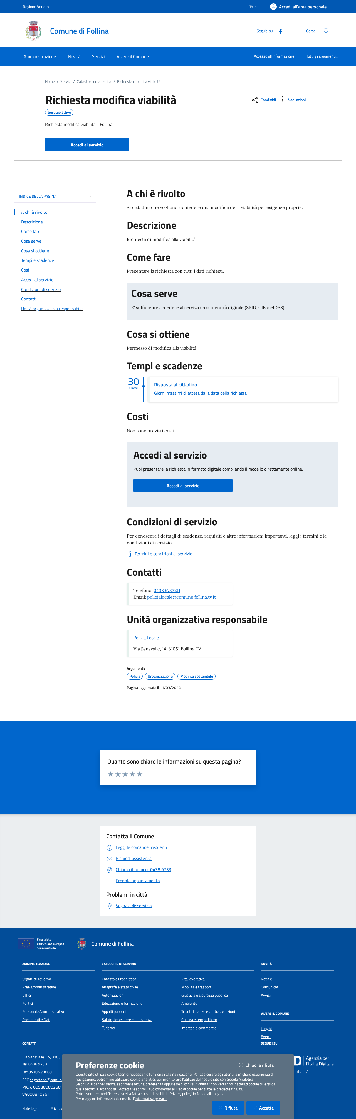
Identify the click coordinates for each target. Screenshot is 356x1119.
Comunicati (270, 987)
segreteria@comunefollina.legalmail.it (61, 1080)
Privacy (56, 1108)
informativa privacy (151, 1099)
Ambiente (189, 1003)
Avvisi (266, 995)
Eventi (266, 1037)
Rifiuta (234, 1107)
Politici (27, 1003)
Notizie (266, 979)
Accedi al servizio (183, 485)
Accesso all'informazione (274, 56)
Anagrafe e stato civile (120, 987)
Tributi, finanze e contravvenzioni (208, 1011)
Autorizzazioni (113, 995)
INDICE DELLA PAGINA (37, 196)
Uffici (26, 995)
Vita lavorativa (193, 979)
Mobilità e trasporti (196, 987)
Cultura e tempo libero (199, 1020)
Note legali (30, 1108)
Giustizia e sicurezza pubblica (204, 995)
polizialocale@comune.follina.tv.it (181, 597)
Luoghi (266, 1029)
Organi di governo (36, 979)
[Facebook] (278, 31)
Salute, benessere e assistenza (127, 1020)
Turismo (108, 1028)
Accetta (269, 1107)
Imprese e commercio (198, 1028)
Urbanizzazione (160, 676)
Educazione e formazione (122, 1003)
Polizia (135, 676)
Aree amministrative (39, 987)
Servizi (65, 81)
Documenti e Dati (36, 1020)
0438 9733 (37, 1064)
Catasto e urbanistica (94, 81)
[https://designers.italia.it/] (297, 1061)
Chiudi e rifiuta (263, 1064)
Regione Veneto (36, 6)
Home (50, 81)
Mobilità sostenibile (196, 676)
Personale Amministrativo (43, 1011)
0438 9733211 (167, 590)
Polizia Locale (146, 637)
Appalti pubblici (114, 1011)
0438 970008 (40, 1072)
